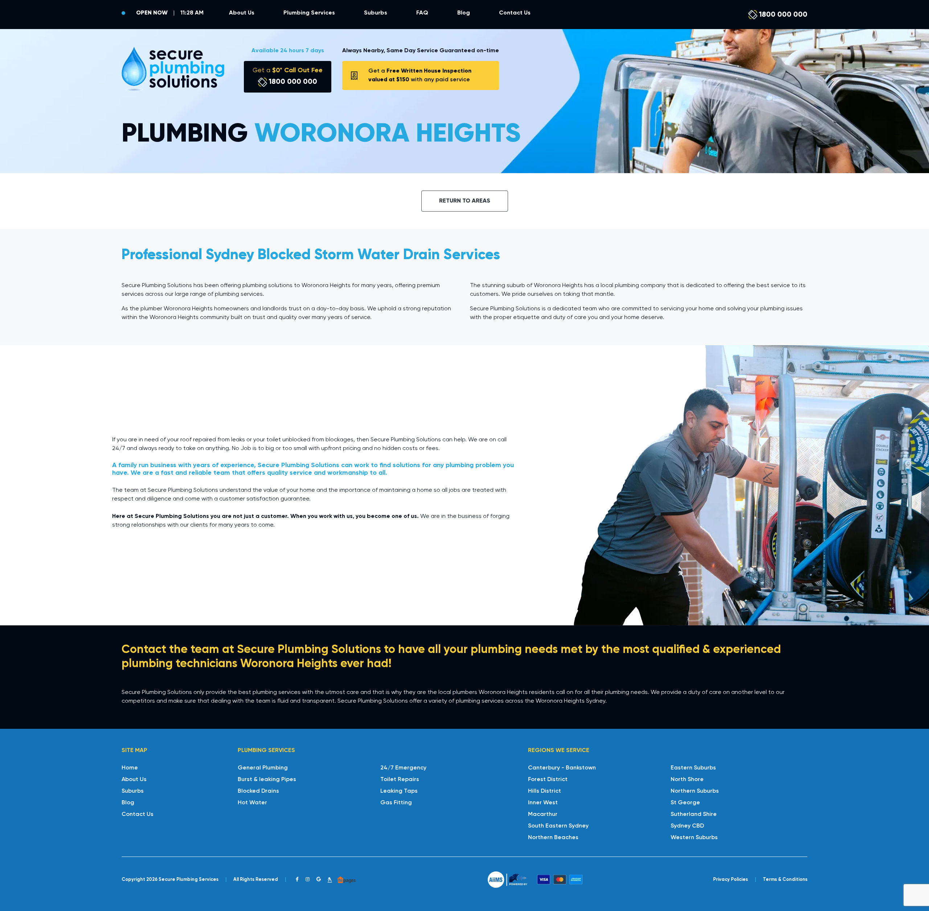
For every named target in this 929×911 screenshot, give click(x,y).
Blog (463, 13)
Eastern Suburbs (693, 768)
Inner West (543, 803)
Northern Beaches (553, 838)
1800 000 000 (782, 14)
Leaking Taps (399, 791)
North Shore (687, 780)
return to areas (464, 201)
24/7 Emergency (403, 768)
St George (685, 803)
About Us (241, 13)
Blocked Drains (258, 791)
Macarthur (542, 814)
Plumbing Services (309, 13)
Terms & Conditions (785, 879)
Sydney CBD (687, 826)
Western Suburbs (694, 838)
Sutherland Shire (694, 814)
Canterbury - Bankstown (562, 768)
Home (130, 768)
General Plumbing (263, 768)
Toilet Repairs (399, 780)
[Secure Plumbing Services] (173, 68)
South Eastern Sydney (558, 826)
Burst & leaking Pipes (267, 780)
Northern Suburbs (695, 791)
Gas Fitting (396, 803)
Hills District (544, 791)
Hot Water (252, 803)
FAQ (422, 13)
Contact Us (515, 13)
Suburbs (375, 13)
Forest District (548, 780)
